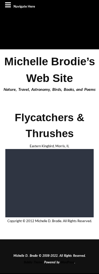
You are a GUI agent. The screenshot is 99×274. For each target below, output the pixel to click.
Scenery (6, 47)
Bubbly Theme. (33, 262)
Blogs (4, 32)
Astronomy (45, 7)
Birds (40, 12)
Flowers (5, 22)
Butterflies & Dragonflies (18, 27)
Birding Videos (10, 17)
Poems (5, 37)
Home (41, 2)
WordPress (67, 262)
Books (4, 42)
